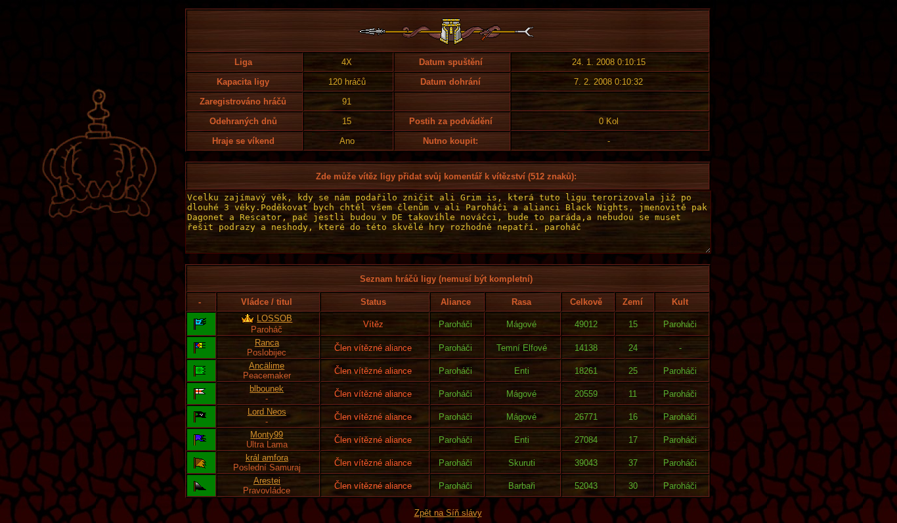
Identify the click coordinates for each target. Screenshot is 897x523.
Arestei (266, 481)
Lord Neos (267, 412)
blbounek (267, 389)
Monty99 (266, 435)
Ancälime (266, 366)
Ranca (267, 343)
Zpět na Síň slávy (448, 513)
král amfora (267, 458)
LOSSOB (274, 318)
